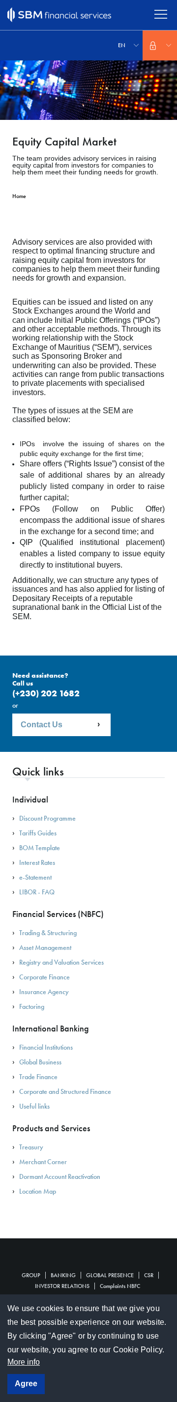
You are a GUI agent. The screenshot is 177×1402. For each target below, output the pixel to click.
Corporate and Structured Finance (65, 1091)
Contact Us (41, 724)
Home (19, 196)
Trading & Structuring (48, 932)
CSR (148, 1275)
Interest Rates (37, 862)
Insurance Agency (44, 991)
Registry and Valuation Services (61, 962)
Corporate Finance (44, 977)
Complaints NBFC (120, 1286)
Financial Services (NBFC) (58, 914)
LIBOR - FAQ (37, 891)
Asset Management (45, 947)
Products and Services (51, 1128)
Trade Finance (38, 1076)
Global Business (40, 1062)
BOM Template (39, 847)
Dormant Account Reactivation (59, 1176)
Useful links (34, 1106)
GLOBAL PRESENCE (110, 1275)
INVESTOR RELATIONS (62, 1286)
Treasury (31, 1147)
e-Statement (35, 877)
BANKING (63, 1275)
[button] (160, 45)
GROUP (31, 1275)
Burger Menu (161, 14)
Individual (30, 799)
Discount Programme (47, 818)
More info (23, 1362)
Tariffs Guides (38, 833)
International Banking (50, 1028)
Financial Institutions (46, 1047)
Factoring (31, 1006)
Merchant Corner (43, 1161)
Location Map (37, 1191)
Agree (26, 1383)
